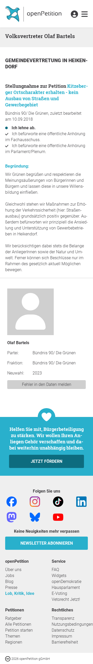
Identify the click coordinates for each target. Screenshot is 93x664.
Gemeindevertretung (33, 60)
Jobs (9, 575)
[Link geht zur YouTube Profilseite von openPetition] (58, 516)
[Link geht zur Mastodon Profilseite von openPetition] (11, 516)
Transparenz (63, 618)
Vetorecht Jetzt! (66, 599)
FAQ (55, 569)
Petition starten (19, 630)
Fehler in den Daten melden (46, 384)
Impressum (62, 636)
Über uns (13, 569)
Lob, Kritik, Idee (19, 593)
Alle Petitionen (18, 624)
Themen (12, 636)
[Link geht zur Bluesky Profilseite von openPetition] (35, 516)
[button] (74, 14)
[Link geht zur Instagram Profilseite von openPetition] (35, 501)
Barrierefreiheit (65, 642)
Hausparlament (66, 587)
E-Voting (59, 593)
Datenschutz (63, 630)
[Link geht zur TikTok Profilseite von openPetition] (58, 501)
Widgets (59, 575)
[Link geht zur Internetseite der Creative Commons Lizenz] (8, 658)
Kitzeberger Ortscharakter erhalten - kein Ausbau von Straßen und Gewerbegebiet (46, 95)
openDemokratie (66, 581)
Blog (9, 581)
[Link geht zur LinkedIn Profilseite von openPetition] (81, 501)
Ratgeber (13, 618)
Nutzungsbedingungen (72, 624)
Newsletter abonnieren (46, 543)
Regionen (13, 642)
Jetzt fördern (46, 461)
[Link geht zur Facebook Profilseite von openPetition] (11, 501)
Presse (11, 587)
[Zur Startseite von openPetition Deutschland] (34, 13)
